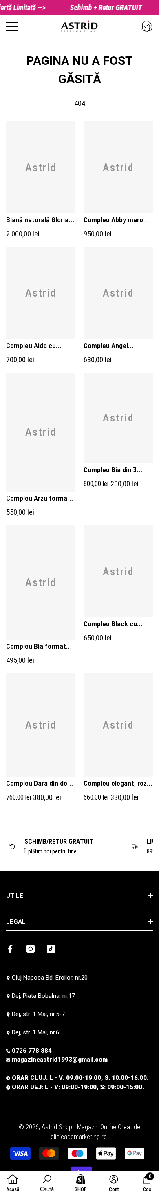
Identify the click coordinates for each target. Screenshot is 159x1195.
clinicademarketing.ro (79, 1137)
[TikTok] (51, 949)
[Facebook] (10, 949)
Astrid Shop (58, 1127)
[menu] (12, 26)
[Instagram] (30, 949)
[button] (147, 26)
